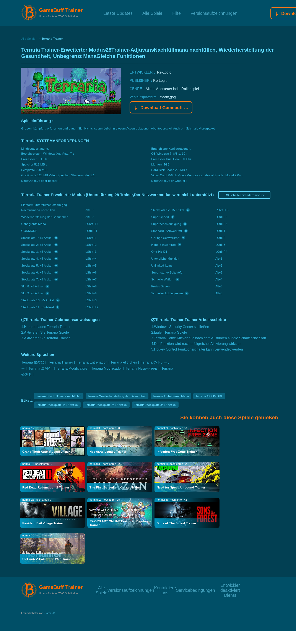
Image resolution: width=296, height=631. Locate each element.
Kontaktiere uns (165, 587)
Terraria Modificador (106, 368)
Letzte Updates (118, 13)
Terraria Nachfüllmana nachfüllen (58, 396)
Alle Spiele (152, 13)
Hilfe (176, 13)
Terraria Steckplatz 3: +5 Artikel (155, 404)
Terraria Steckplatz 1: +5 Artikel (57, 404)
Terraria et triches (124, 362)
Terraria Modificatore (71, 368)
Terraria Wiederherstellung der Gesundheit (117, 396)
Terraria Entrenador (92, 362)
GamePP (49, 613)
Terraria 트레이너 (42, 368)
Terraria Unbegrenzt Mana (171, 396)
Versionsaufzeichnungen (213, 13)
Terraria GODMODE (209, 396)
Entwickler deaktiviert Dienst (230, 585)
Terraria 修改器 (32, 362)
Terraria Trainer (60, 362)
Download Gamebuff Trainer (164, 107)
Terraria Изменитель (142, 368)
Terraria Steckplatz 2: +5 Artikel (106, 404)
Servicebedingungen (195, 590)
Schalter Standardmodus (247, 195)
